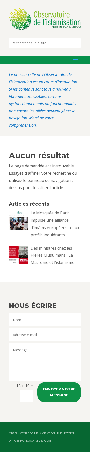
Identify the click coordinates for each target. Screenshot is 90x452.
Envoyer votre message (59, 392)
